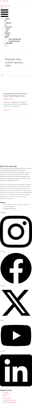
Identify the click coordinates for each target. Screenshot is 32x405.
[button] (4, 13)
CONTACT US (8, 24)
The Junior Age (4, 1)
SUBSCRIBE (9, 43)
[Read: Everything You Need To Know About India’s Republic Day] (16, 82)
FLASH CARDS (7, 36)
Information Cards (14, 41)
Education (6, 99)
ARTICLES (9, 27)
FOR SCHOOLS (7, 32)
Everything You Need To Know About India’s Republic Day (15, 94)
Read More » (6, 110)
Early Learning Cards (15, 39)
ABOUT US (7, 20)
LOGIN (7, 29)
